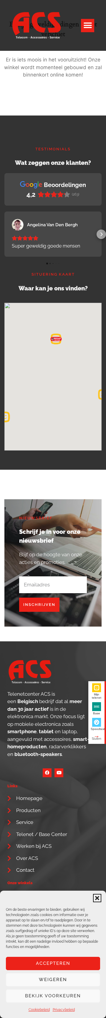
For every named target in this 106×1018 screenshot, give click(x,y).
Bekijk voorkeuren (53, 996)
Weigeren (53, 979)
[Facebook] (47, 772)
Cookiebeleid (39, 1010)
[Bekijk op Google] (18, 225)
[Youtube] (58, 772)
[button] (97, 898)
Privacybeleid (64, 1010)
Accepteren (53, 963)
